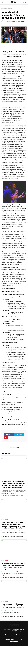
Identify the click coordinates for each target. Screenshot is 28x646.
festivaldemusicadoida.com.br (16, 424)
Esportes (18, 635)
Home (7, 635)
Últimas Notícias (9, 639)
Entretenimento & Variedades (13, 637)
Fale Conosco (14, 641)
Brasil (3, 8)
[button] (2, 2)
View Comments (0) (14, 447)
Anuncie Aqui (18, 639)
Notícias (9, 8)
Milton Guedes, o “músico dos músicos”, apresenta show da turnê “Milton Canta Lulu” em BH (12, 606)
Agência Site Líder (18, 631)
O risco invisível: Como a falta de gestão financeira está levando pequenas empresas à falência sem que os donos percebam (13, 566)
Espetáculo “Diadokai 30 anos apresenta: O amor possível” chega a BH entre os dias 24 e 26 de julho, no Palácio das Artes (13, 525)
